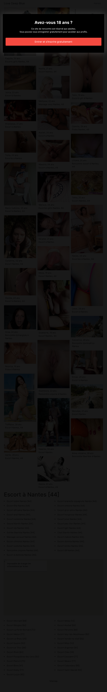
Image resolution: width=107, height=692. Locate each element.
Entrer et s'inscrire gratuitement (53, 41)
